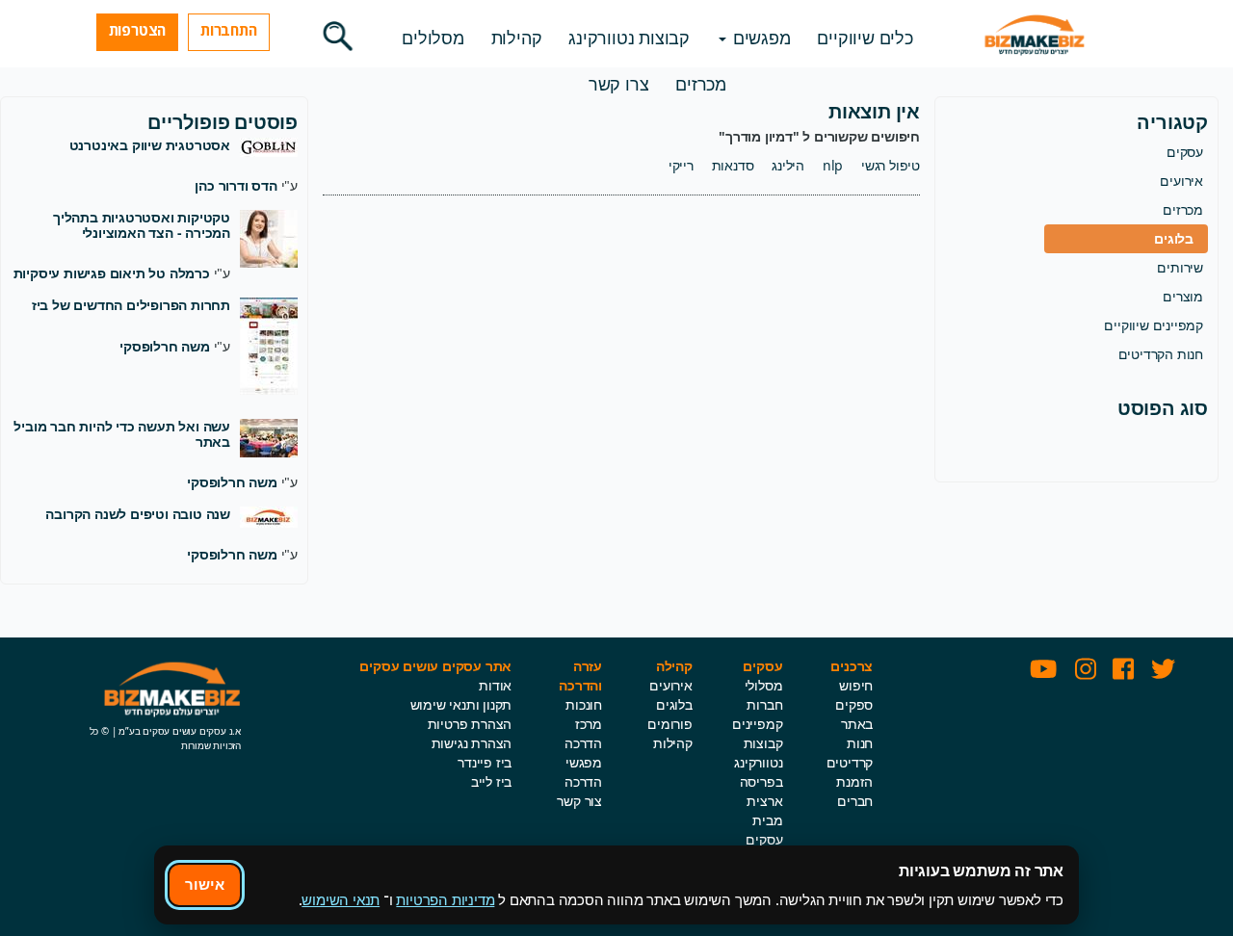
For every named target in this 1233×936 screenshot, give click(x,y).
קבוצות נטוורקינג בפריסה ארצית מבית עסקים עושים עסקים (758, 810)
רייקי (681, 165)
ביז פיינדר (485, 762)
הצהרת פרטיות (470, 724)
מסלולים (433, 37)
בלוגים (1174, 238)
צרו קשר (619, 83)
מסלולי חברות (764, 695)
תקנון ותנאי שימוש (461, 704)
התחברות (228, 29)
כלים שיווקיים (864, 37)
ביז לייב (491, 781)
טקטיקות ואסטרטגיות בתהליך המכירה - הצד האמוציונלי (141, 224)
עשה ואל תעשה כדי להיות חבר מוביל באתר (121, 433)
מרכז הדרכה (583, 733)
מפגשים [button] (759, 37)
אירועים (1181, 180)
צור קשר (579, 801)
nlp (833, 165)
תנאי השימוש (341, 899)
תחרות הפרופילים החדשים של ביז (131, 305)
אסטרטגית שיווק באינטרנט (149, 145)
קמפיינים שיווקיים (1153, 325)
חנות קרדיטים (850, 752)
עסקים (1185, 152)
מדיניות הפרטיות (445, 899)
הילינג (788, 165)
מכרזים (700, 83)
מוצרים (1183, 296)
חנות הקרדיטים (1160, 354)
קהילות (516, 37)
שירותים (1180, 267)
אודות (495, 685)
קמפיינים (757, 724)
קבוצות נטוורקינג (629, 37)
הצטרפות (138, 29)
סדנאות (733, 165)
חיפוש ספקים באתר (854, 704)
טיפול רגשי (890, 165)
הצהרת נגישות (472, 743)
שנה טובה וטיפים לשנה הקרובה (137, 514)
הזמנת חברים (854, 791)
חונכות (583, 704)
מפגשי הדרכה (583, 772)
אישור (204, 884)
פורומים (670, 724)
